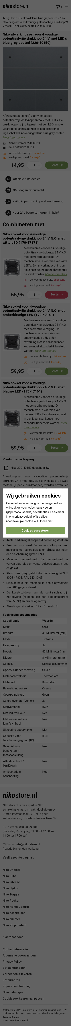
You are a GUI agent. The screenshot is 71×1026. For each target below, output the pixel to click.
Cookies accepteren (35, 530)
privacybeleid (23, 516)
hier (50, 521)
